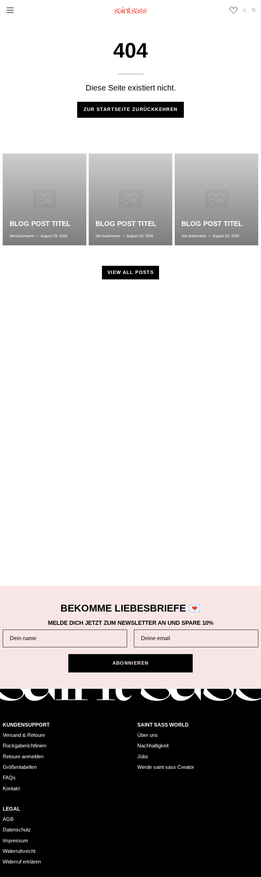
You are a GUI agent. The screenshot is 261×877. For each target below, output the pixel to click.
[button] (244, 10)
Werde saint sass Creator (165, 767)
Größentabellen (20, 767)
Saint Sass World (163, 725)
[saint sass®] (130, 10)
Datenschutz (17, 829)
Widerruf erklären (22, 861)
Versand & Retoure (24, 735)
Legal (11, 809)
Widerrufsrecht (19, 851)
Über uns (147, 735)
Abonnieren (130, 663)
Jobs (142, 756)
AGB (8, 819)
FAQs (9, 777)
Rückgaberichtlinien (24, 745)
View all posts (130, 272)
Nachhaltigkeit (153, 745)
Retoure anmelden (23, 756)
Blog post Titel (40, 223)
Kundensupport (26, 725)
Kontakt (11, 788)
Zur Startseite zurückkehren (131, 109)
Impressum (15, 840)
